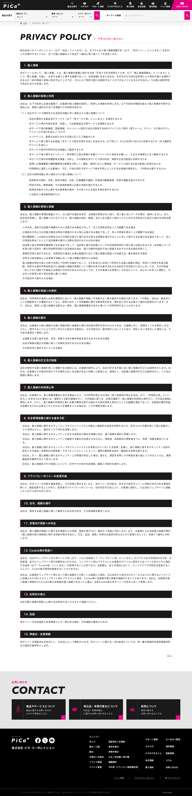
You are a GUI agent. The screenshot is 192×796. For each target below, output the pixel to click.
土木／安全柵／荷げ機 (119, 757)
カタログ (85, 6)
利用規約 (93, 792)
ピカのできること (115, 6)
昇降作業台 (114, 752)
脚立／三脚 (94, 747)
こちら (70, 602)
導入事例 (130, 6)
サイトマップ (174, 778)
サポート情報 (98, 6)
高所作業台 (114, 747)
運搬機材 (113, 762)
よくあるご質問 (173, 739)
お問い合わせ (182, 6)
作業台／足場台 (96, 757)
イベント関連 (95, 767)
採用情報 (153, 6)
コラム (169, 760)
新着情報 (170, 753)
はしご (92, 742)
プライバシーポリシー (145, 778)
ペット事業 (165, 6)
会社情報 (141, 6)
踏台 (91, 752)
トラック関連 (95, 762)
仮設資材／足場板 (117, 742)
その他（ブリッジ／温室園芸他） (124, 767)
